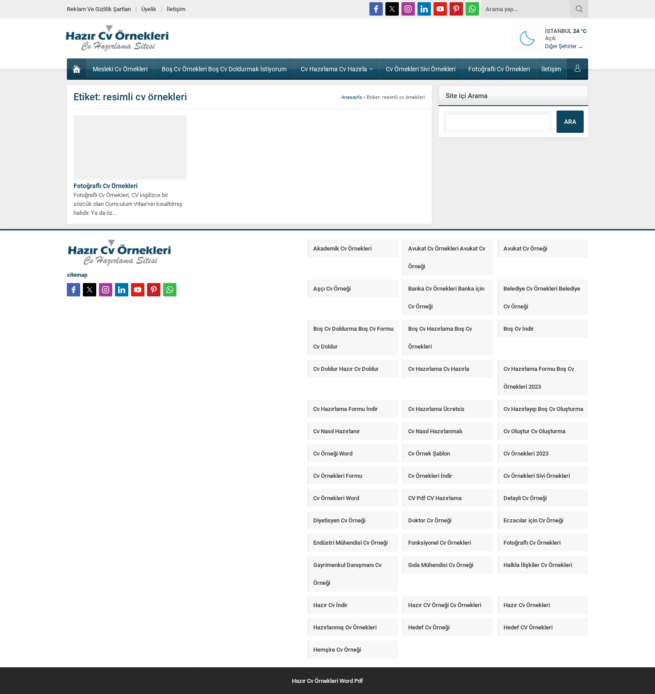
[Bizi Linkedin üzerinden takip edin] (424, 9)
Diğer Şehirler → (564, 45)
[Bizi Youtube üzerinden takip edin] (440, 9)
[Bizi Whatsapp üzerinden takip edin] (472, 9)
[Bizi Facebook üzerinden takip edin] (376, 9)
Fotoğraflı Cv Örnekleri (106, 185)
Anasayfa (351, 97)
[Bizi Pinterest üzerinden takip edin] (456, 9)
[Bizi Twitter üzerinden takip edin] (392, 9)
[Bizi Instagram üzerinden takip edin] (408, 9)
